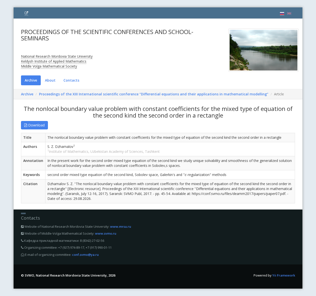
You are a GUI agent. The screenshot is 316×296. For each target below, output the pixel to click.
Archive (31, 80)
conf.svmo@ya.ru (85, 254)
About (50, 80)
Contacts (71, 80)
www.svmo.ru (105, 233)
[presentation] (186, 175)
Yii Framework (283, 275)
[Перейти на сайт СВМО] (26, 13)
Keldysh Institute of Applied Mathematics (53, 61)
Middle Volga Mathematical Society (49, 66)
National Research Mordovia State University (57, 56)
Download (36, 125)
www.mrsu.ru (120, 226)
